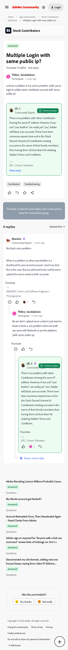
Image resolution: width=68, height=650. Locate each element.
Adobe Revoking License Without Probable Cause (33, 481)
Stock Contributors (50, 16)
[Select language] (44, 7)
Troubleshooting (32, 184)
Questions (12, 20)
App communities (27, 16)
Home (11, 16)
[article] (34, 271)
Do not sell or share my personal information (29, 639)
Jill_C (18, 108)
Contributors (14, 184)
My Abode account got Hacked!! (24, 498)
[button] (7, 8)
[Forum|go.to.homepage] (25, 7)
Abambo (16, 238)
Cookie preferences (17, 633)
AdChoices (16, 645)
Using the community (18, 627)
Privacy (49, 627)
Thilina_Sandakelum (23, 74)
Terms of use (37, 627)
